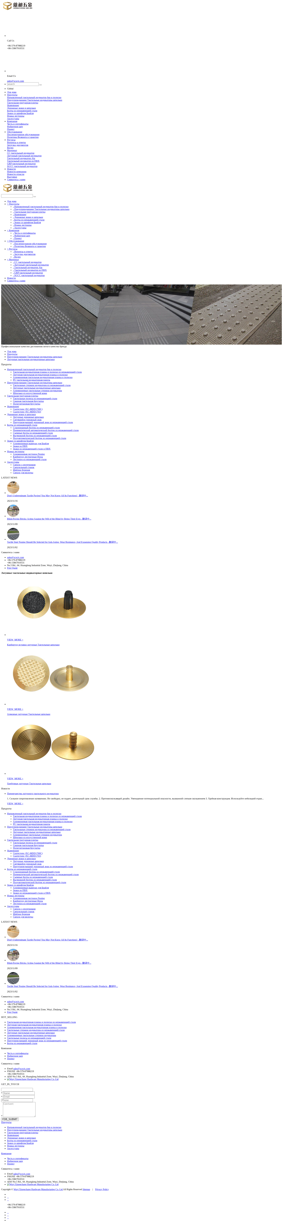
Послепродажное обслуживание (23, 134)
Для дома (11, 92)
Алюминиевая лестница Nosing (29, 454)
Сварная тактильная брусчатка (28, 401)
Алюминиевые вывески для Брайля (31, 443)
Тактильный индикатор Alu (21, 158)
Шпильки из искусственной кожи (30, 393)
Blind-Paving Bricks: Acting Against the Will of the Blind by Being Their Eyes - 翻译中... (49, 519)
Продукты (12, 95)
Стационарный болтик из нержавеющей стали (36, 427)
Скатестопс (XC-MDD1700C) (28, 409)
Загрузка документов (17, 145)
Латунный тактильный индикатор (24, 155)
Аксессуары (13, 118)
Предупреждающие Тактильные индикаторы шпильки (34, 100)
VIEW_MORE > (15, 803)
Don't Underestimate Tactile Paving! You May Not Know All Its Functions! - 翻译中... (47, 495)
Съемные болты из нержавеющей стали (33, 433)
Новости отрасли (15, 174)
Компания (12, 121)
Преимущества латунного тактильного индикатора (33, 793)
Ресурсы (11, 140)
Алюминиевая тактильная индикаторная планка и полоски (43, 377)
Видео (10, 147)
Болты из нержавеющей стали (22, 110)
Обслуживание (14, 132)
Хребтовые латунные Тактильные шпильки (29, 783)
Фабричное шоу (15, 126)
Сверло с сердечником (24, 464)
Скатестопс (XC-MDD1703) (27, 412)
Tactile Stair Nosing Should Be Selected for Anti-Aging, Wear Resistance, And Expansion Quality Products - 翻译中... (62, 542)
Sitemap (86, 1189)
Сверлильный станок (23, 467)
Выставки (12, 177)
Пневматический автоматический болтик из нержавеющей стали (46, 430)
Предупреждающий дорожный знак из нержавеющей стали (43, 422)
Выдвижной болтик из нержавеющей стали (35, 435)
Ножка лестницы (15, 116)
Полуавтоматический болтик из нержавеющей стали (39, 438)
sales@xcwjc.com (15, 81)
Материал (12, 150)
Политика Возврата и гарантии (23, 137)
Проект (10, 129)
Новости (11, 169)
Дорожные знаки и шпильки (21, 108)
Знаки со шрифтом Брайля (20, 113)
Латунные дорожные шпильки (28, 417)
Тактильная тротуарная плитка (22, 102)
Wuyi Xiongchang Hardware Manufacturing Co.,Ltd (38, 1189)
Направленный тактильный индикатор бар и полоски (34, 97)
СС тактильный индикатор (20, 153)
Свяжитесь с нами (16, 179)
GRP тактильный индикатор (21, 163)
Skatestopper (13, 105)
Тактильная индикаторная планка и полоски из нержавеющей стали (47, 372)
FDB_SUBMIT (10, 1119)
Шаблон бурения (21, 470)
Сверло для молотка (23, 472)
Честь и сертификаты (17, 124)
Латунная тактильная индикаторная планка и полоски (40, 374)
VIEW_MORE (14, 639)
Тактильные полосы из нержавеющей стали (35, 398)
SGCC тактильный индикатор (22, 166)
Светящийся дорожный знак (27, 419)
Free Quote (12, 568)
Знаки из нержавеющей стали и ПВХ (32, 449)
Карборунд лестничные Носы (28, 457)
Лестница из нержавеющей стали (30, 459)
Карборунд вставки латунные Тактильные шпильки (33, 644)
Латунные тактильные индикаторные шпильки (31, 359)
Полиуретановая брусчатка (26, 404)
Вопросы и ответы (16, 142)
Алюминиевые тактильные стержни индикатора (37, 390)
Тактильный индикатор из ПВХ (23, 161)
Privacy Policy (102, 1189)
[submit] (40, 84)
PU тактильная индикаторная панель (31, 380)
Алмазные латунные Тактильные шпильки (28, 714)
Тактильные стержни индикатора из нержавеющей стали (42, 385)
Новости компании (16, 171)
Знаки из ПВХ (20, 446)
